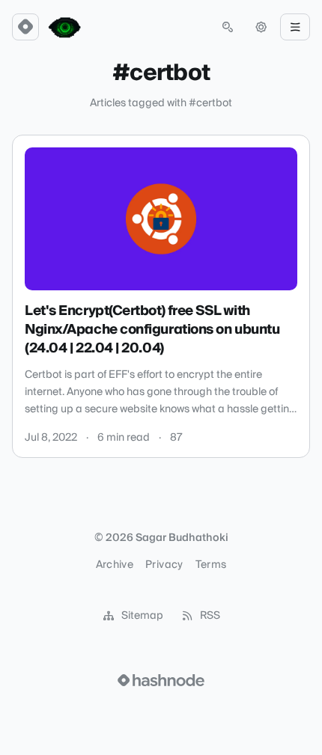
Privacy (164, 565)
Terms (211, 565)
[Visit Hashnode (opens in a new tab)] (161, 680)
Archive (114, 565)
